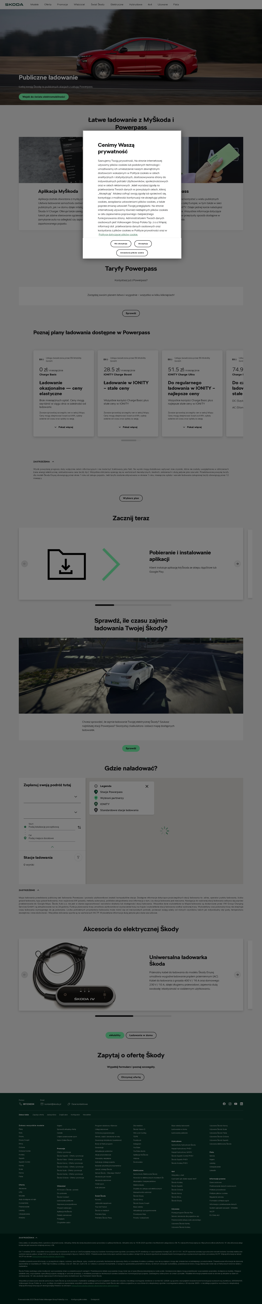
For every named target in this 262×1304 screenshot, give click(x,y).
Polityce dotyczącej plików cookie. (118, 234)
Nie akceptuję (120, 243)
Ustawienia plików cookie (132, 253)
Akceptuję (143, 243)
